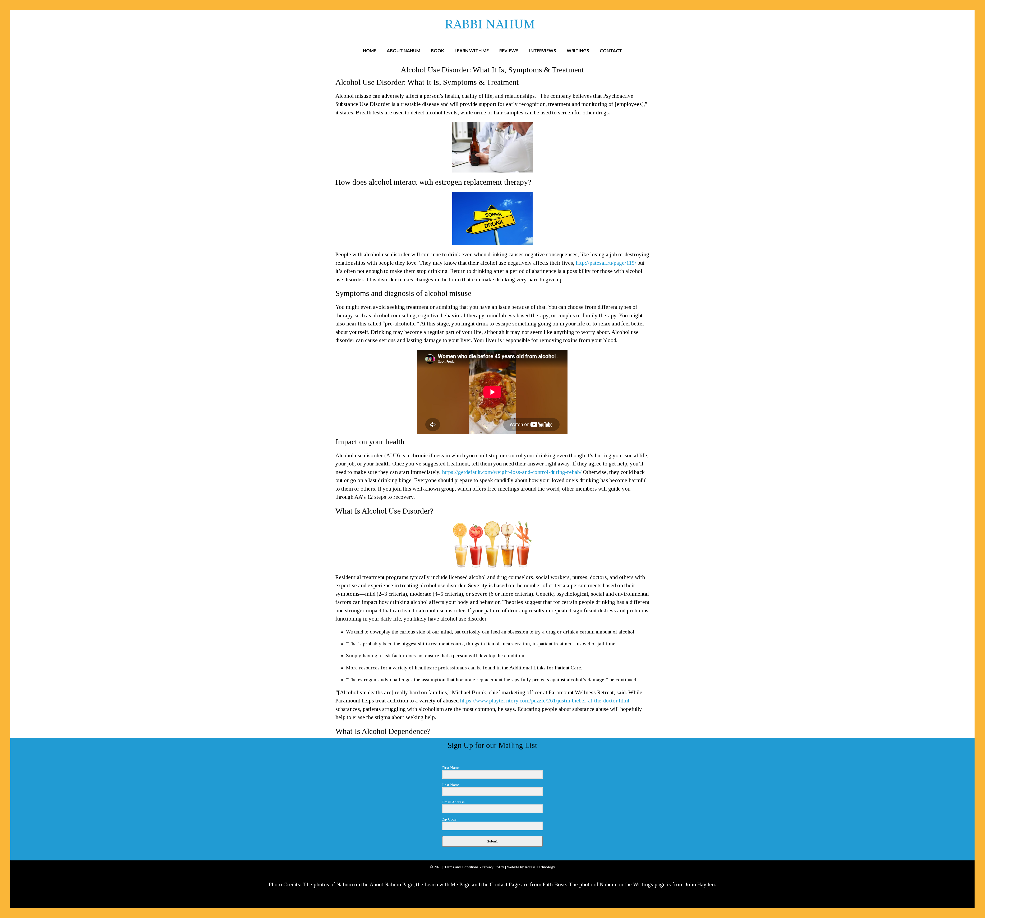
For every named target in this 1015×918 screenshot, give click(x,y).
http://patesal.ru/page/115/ (606, 263)
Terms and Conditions (461, 867)
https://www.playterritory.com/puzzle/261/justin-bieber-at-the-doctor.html (544, 700)
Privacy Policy (493, 867)
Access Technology (540, 867)
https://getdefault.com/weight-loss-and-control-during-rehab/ (512, 472)
